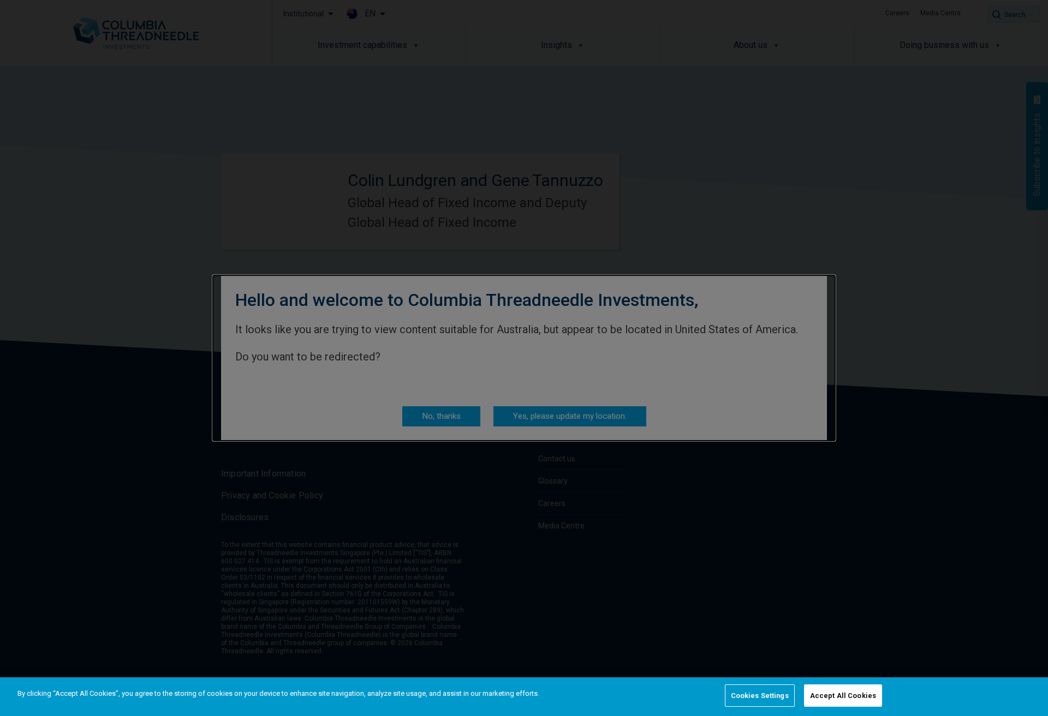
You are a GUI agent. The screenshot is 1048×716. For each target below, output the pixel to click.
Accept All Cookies (843, 695)
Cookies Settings (760, 695)
